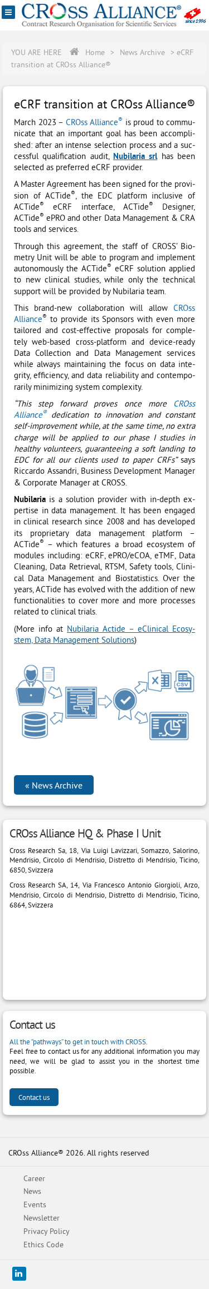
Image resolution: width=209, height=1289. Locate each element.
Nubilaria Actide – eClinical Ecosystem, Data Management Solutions (104, 634)
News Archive (142, 52)
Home (95, 52)
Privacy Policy (46, 1231)
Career (34, 1178)
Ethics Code (43, 1245)
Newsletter (41, 1218)
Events (34, 1204)
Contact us (34, 1097)
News (32, 1191)
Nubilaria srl (135, 156)
